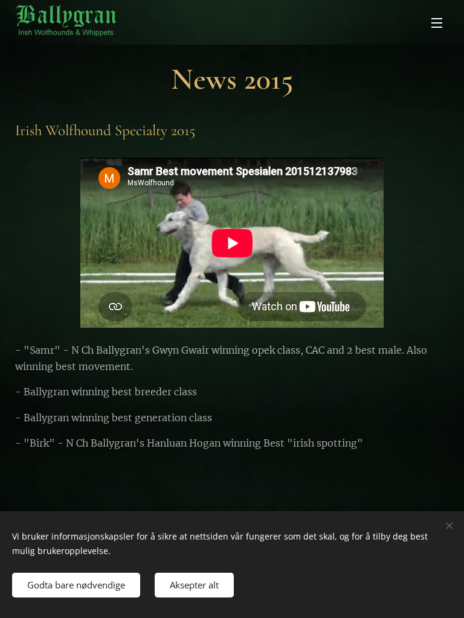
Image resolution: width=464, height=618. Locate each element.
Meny (437, 22)
